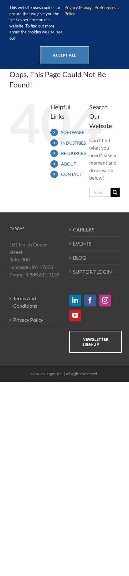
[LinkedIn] (75, 300)
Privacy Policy (28, 320)
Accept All (64, 55)
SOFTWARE (72, 132)
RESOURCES (73, 153)
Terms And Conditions (25, 302)
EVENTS (82, 243)
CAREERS (83, 229)
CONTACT (71, 174)
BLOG (79, 258)
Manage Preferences (98, 7)
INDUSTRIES (73, 143)
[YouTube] (75, 315)
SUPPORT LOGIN (92, 272)
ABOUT (68, 163)
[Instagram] (105, 300)
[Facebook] (90, 300)
